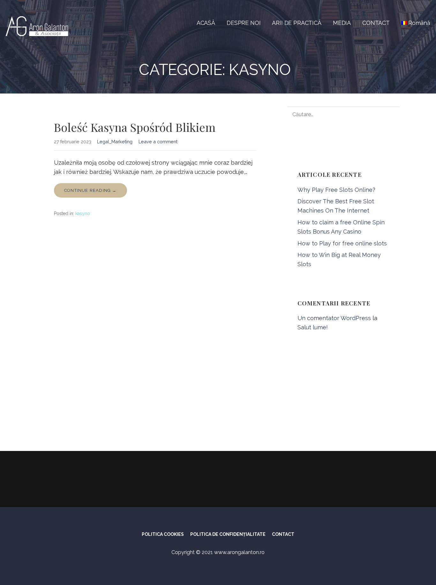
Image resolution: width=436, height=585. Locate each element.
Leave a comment (158, 141)
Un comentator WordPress (334, 318)
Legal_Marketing (114, 141)
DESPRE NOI (243, 22)
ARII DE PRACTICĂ (296, 22)
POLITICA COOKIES (163, 534)
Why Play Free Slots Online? (336, 189)
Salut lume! (312, 327)
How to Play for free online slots (342, 243)
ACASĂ (206, 22)
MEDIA (342, 22)
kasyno (82, 213)
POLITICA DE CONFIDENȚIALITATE (228, 534)
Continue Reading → (90, 190)
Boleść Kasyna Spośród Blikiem (134, 127)
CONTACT (376, 22)
